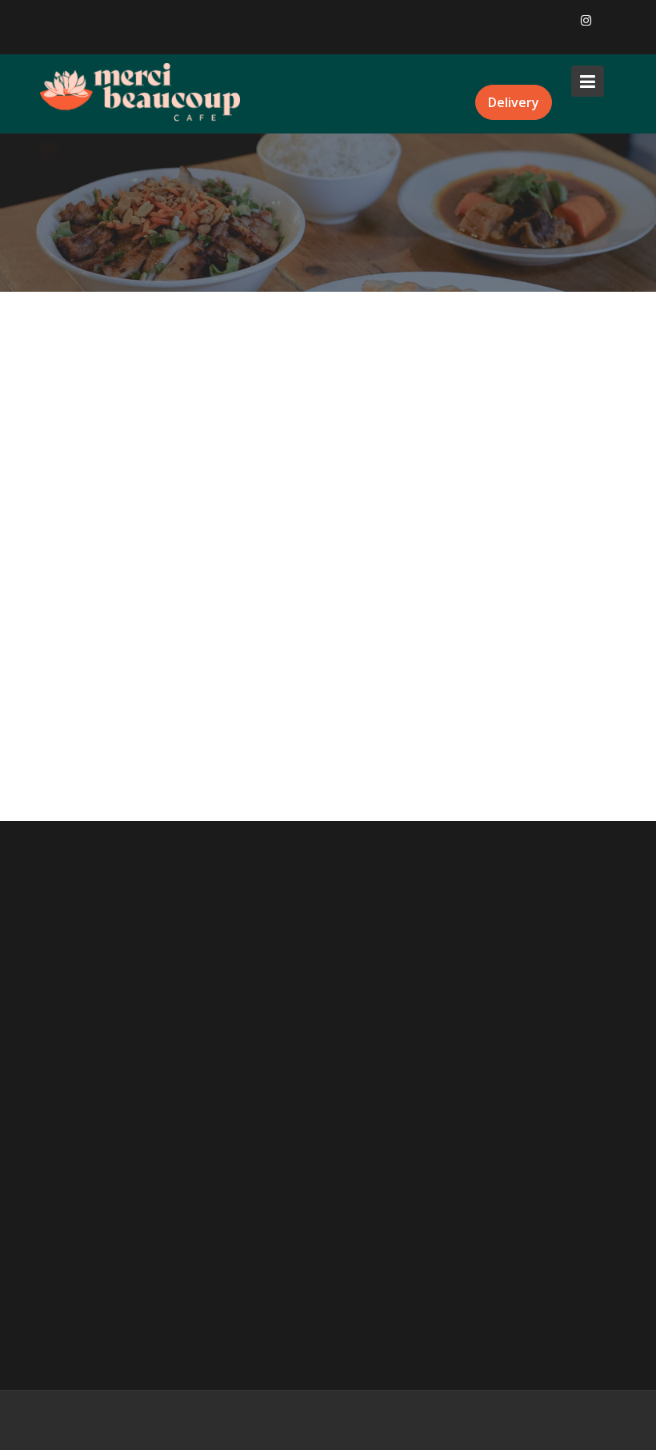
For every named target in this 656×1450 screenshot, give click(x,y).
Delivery (513, 102)
